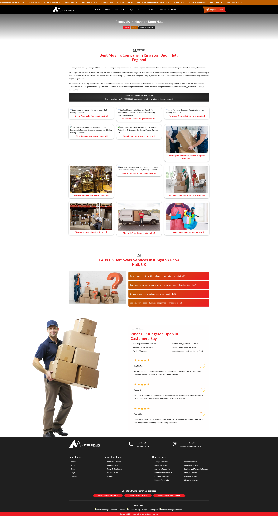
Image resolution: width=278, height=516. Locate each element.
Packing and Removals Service (196, 469)
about (108, 9)
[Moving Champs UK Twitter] (171, 509)
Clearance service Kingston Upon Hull (139, 173)
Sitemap (110, 476)
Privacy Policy (112, 473)
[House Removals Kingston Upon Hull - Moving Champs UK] (91, 111)
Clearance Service (191, 465)
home (97, 9)
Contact (150, 9)
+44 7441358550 (124, 99)
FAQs (131, 9)
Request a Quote (216, 9)
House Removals (161, 465)
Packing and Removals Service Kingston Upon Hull (187, 157)
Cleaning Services (191, 480)
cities (134, 27)
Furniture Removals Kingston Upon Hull (187, 116)
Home (127, 27)
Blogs (73, 469)
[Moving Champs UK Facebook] (110, 509)
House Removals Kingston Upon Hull (91, 116)
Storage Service (190, 473)
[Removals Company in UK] (63, 9)
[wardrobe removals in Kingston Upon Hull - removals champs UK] (91, 179)
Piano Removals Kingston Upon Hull (139, 136)
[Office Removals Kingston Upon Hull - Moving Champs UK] (91, 130)
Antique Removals (161, 462)
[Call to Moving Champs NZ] (84, 444)
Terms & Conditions (114, 469)
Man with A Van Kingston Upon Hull (139, 233)
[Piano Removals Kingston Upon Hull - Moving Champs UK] (139, 130)
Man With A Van (190, 476)
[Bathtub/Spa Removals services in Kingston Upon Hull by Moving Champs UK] (139, 112)
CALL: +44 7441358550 (168, 9)
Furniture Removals (162, 469)
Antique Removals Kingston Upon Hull (91, 195)
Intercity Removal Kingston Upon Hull (139, 118)
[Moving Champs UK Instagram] (142, 509)
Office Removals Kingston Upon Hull (91, 136)
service (118, 9)
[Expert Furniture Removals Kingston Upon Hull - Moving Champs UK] (187, 111)
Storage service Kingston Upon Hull (91, 232)
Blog (140, 9)
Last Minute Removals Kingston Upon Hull (186, 195)
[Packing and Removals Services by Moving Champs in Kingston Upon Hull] (187, 139)
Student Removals (161, 480)
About (73, 465)
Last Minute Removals (163, 473)
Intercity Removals (161, 476)
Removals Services (114, 462)
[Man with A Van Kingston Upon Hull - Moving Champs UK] (139, 168)
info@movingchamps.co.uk (163, 99)
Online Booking (112, 465)
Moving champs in (108, 495)
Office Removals (190, 462)
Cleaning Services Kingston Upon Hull (187, 232)
